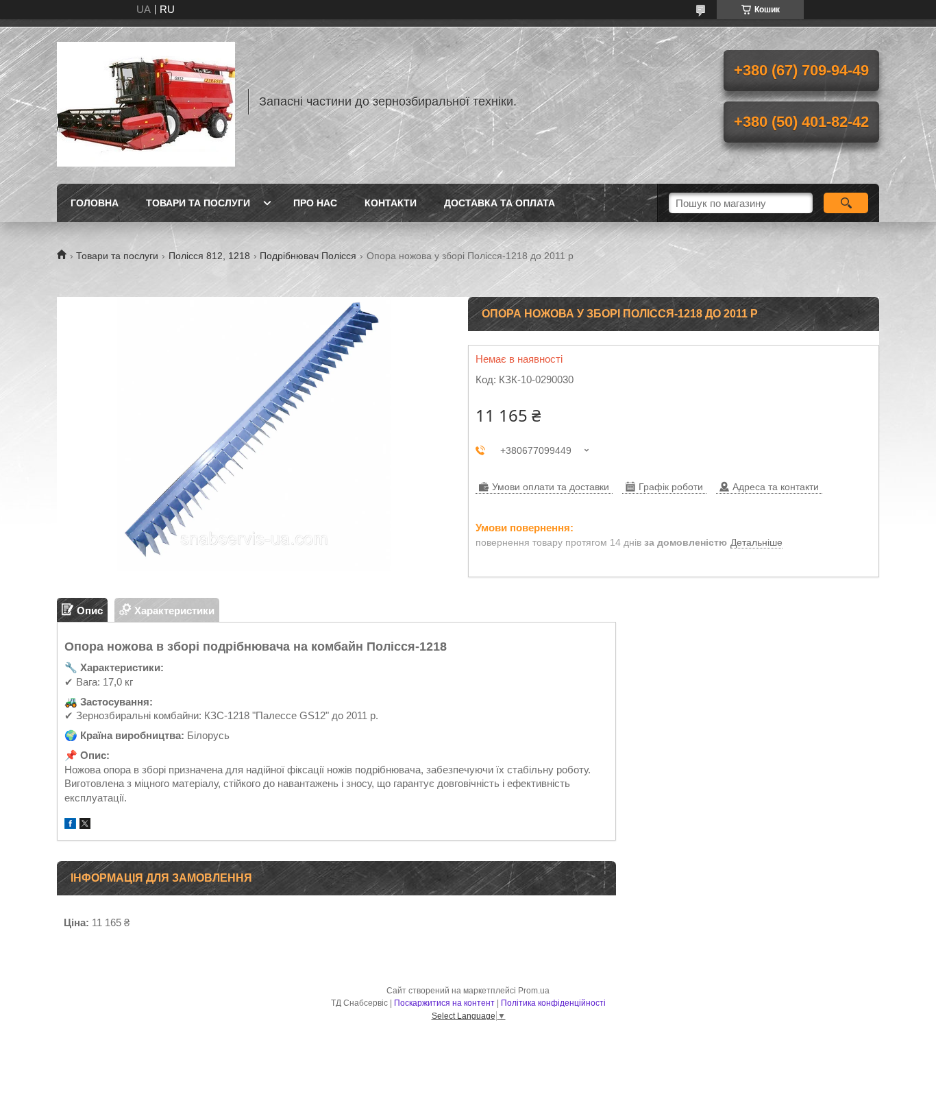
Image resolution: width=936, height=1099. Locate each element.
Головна (95, 202)
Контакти (391, 202)
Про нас (315, 202)
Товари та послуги (198, 202)
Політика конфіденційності (553, 1003)
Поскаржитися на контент (444, 1003)
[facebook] (70, 825)
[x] (84, 825)
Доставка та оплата (499, 202)
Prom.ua (534, 990)
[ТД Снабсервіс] (146, 101)
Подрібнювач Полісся (308, 255)
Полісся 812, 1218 (209, 255)
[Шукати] (846, 203)
